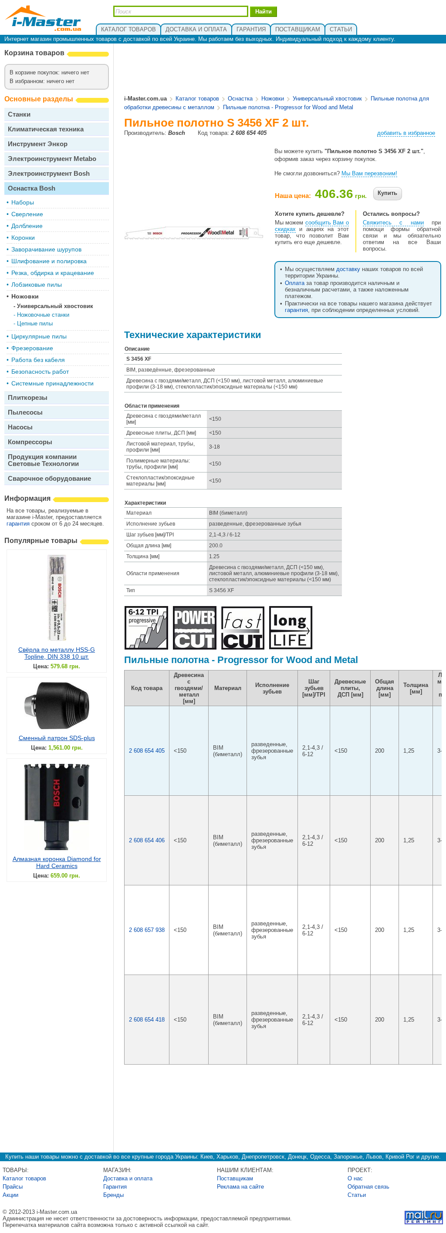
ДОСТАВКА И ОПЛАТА (196, 29)
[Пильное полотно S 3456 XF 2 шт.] (194, 236)
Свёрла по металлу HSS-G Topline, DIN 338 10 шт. (56, 653)
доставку (348, 269)
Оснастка (240, 98)
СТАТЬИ (341, 29)
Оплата (294, 283)
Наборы (22, 202)
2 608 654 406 (147, 840)
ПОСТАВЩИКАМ (297, 29)
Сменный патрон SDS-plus (57, 737)
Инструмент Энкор (38, 143)
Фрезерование (32, 348)
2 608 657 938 (147, 930)
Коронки (23, 237)
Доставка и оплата (127, 1178)
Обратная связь (368, 1186)
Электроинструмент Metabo (52, 158)
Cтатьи (357, 1195)
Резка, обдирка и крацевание (52, 272)
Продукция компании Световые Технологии (43, 460)
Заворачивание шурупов (46, 249)
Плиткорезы (27, 397)
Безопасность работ (40, 371)
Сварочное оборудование (49, 478)
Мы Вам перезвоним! (369, 173)
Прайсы (13, 1186)
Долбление (27, 225)
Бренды (113, 1195)
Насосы (20, 427)
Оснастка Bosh (31, 188)
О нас (355, 1178)
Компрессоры (30, 442)
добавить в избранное (406, 133)
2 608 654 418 (147, 1019)
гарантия (18, 523)
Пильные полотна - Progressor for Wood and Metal (288, 107)
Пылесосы (25, 412)
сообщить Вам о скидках (312, 225)
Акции (10, 1195)
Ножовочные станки (43, 315)
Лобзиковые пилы (36, 284)
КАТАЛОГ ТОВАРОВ (128, 29)
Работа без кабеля (38, 359)
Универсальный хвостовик (55, 306)
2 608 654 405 (147, 750)
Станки (19, 114)
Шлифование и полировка (49, 261)
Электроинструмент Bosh (49, 173)
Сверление (27, 214)
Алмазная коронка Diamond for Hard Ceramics (57, 862)
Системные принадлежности (52, 383)
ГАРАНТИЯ (251, 29)
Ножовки (25, 296)
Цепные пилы (35, 323)
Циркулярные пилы (39, 336)
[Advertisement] (283, 70)
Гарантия (115, 1186)
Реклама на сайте (240, 1186)
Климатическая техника (46, 129)
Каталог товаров (197, 98)
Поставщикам (235, 1178)
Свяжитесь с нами (393, 222)
